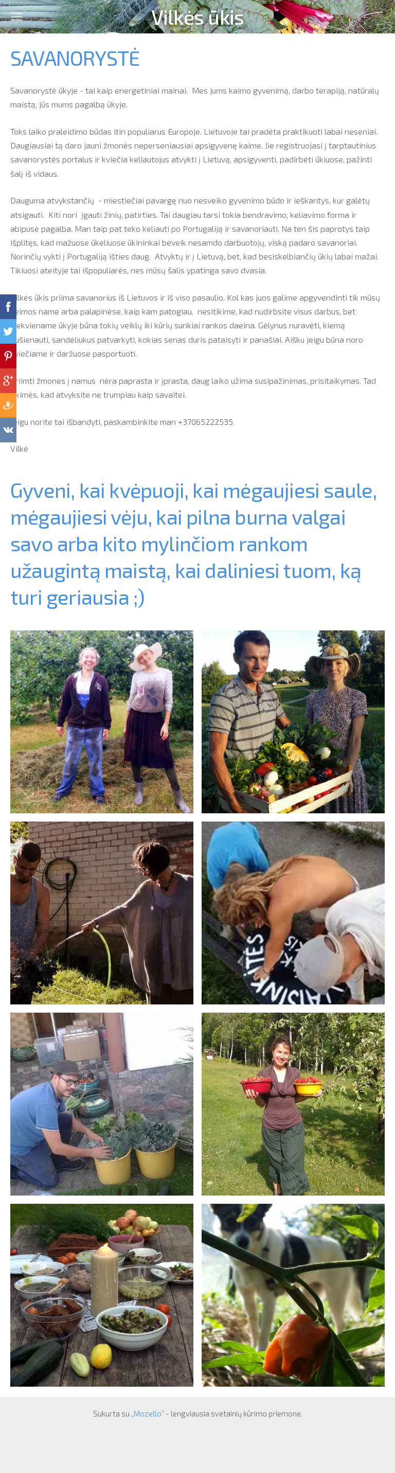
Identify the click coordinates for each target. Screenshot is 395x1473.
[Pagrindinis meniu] (17, 17)
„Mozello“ (147, 1413)
